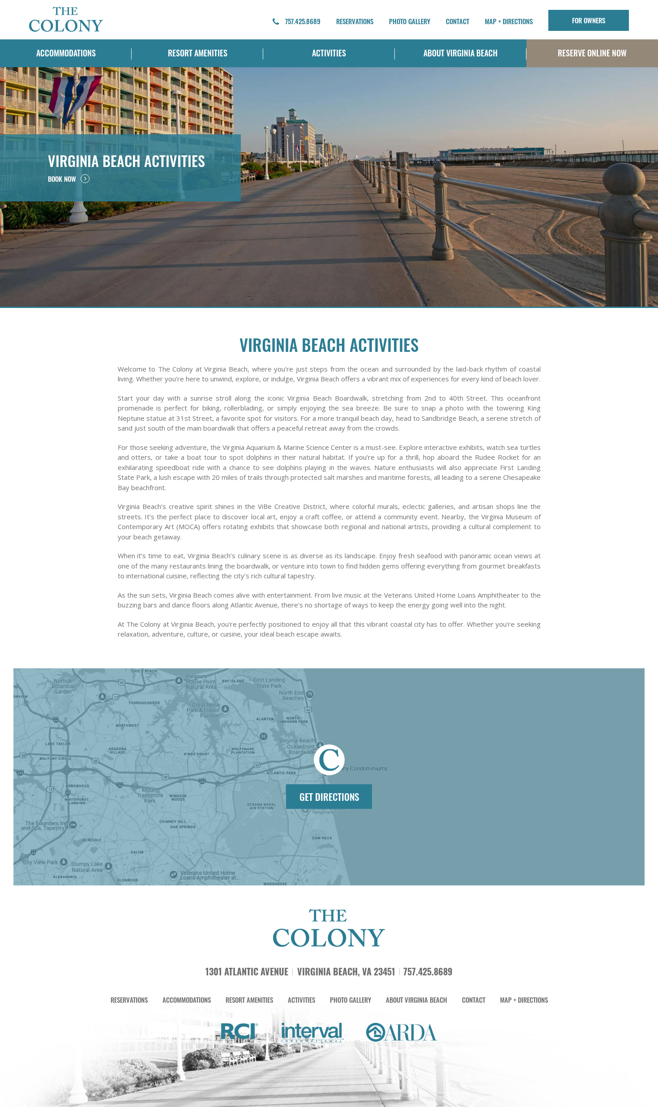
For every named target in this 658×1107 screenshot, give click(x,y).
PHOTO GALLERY (409, 21)
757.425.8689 (301, 21)
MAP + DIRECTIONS (509, 21)
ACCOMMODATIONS (66, 53)
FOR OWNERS (588, 20)
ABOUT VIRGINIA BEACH (460, 53)
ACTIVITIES (329, 53)
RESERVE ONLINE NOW (592, 53)
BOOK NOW (62, 179)
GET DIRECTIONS (329, 797)
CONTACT (457, 21)
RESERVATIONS (354, 21)
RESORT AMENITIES (197, 53)
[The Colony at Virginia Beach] (66, 18)
